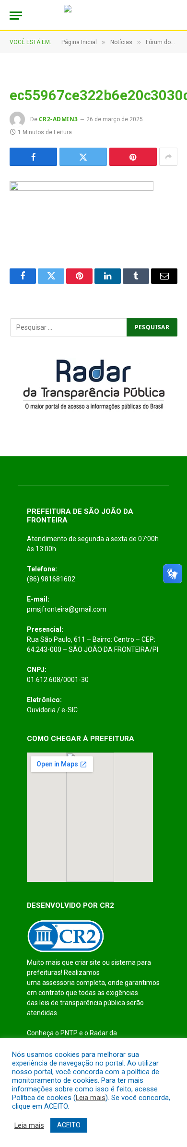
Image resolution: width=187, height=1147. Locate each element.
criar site (88, 962)
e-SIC (69, 710)
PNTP (69, 1033)
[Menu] (16, 15)
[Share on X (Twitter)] (83, 157)
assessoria (58, 982)
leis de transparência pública (82, 1003)
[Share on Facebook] (33, 157)
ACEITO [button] (69, 1125)
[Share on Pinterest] (133, 157)
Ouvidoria (41, 710)
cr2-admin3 (58, 119)
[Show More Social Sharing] (168, 157)
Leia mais (90, 1097)
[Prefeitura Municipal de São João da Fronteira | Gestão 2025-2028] (94, 15)
